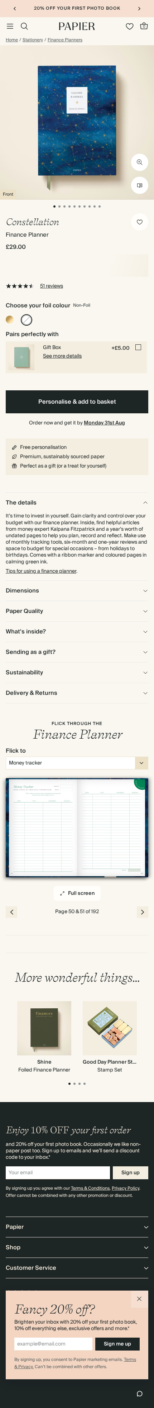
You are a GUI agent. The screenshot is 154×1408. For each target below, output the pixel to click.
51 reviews (51, 286)
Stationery (33, 40)
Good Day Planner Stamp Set (118, 1062)
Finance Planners (65, 40)
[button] (139, 1299)
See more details (62, 356)
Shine (44, 1062)
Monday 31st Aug (104, 423)
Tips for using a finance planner (41, 571)
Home (12, 40)
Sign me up (117, 1344)
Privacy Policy (125, 1188)
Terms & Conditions (90, 1188)
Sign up (130, 1172)
